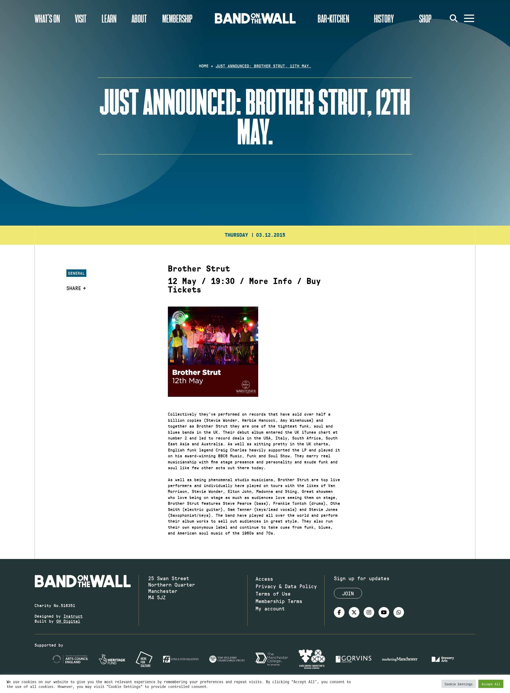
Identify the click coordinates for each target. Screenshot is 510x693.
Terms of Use (273, 593)
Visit (81, 18)
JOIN (348, 593)
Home (204, 65)
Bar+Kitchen (333, 18)
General (76, 273)
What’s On (47, 18)
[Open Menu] (469, 18)
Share (73, 288)
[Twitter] (354, 612)
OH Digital (68, 621)
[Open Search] (453, 18)
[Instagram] (369, 612)
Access (264, 578)
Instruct (73, 616)
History (384, 18)
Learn (109, 18)
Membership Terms (279, 600)
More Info (270, 281)
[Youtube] (384, 612)
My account (270, 608)
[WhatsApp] (398, 612)
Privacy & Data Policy (286, 586)
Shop (425, 18)
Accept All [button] (491, 684)
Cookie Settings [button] (459, 684)
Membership (177, 18)
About (139, 18)
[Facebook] (339, 612)
